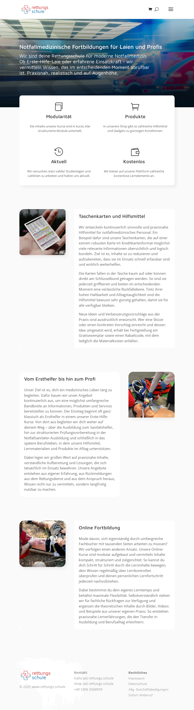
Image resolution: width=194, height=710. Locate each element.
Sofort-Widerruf (140, 695)
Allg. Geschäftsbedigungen (148, 689)
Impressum (136, 678)
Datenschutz (137, 684)
